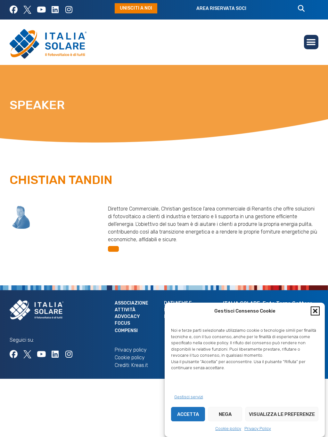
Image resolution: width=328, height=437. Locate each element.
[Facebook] (14, 10)
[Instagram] (69, 10)
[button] (315, 311)
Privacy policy (131, 350)
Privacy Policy (257, 428)
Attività (125, 310)
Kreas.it (139, 365)
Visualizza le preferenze (282, 414)
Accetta (188, 414)
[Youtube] (41, 10)
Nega (225, 414)
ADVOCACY (127, 316)
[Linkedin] (55, 10)
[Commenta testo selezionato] (113, 249)
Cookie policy (228, 428)
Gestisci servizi (188, 396)
